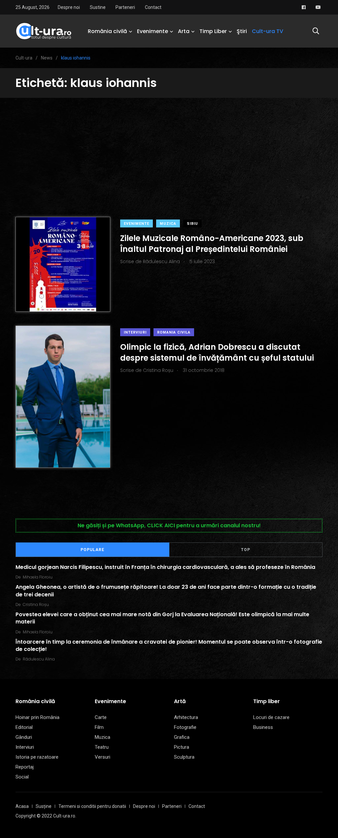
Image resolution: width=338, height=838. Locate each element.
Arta (183, 31)
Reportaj (25, 767)
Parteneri (125, 7)
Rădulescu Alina (39, 659)
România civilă (107, 31)
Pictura (181, 747)
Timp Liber (213, 31)
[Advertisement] (169, 147)
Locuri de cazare (271, 717)
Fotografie (185, 727)
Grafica (181, 737)
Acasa (22, 806)
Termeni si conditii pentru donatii (92, 806)
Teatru (102, 747)
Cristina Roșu (36, 604)
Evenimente (152, 31)
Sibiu (192, 223)
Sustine (98, 7)
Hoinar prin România (37, 717)
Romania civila (173, 332)
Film (99, 727)
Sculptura (184, 757)
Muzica (168, 223)
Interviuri (135, 332)
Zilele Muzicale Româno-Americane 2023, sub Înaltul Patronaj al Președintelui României (211, 243)
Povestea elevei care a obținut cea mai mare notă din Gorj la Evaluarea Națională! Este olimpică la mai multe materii (162, 618)
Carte (101, 717)
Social (22, 777)
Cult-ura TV (267, 31)
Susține (43, 806)
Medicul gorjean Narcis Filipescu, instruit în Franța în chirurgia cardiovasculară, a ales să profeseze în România (165, 567)
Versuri (102, 757)
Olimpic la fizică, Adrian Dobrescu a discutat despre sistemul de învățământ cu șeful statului (217, 352)
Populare (92, 549)
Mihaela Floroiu (37, 577)
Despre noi (69, 7)
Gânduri (24, 737)
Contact (153, 7)
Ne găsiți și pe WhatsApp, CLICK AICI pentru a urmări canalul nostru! (169, 525)
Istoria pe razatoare (37, 757)
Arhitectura (186, 717)
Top (245, 549)
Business (263, 727)
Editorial (24, 727)
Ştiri (242, 31)
